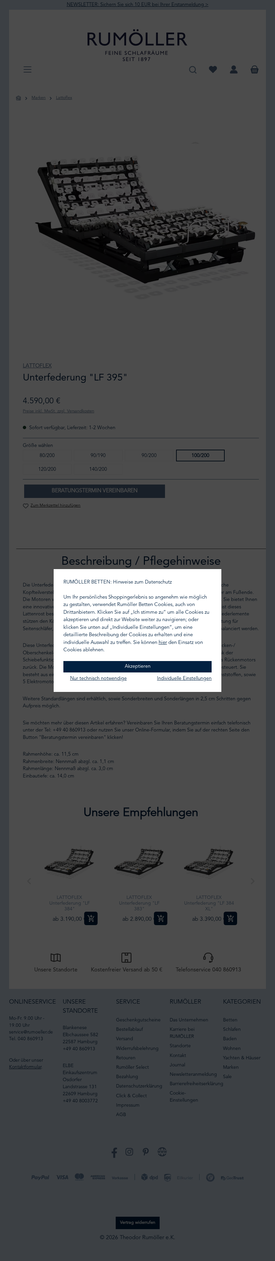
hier (163, 642)
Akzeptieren (138, 666)
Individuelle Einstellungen (184, 678)
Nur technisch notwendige (98, 678)
